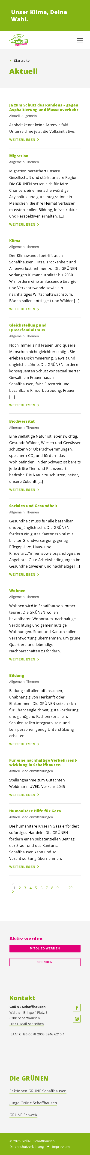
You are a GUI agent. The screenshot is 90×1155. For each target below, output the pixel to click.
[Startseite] (18, 40)
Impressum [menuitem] (61, 1146)
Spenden (45, 962)
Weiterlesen (22, 139)
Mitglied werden (45, 948)
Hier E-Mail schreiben (26, 1024)
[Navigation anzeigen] (80, 40)
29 (70, 888)
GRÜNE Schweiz (23, 1114)
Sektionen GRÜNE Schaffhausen (37, 1090)
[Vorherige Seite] (13, 884)
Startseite (22, 60)
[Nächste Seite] (13, 891)
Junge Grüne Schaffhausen (33, 1102)
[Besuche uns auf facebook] (77, 1007)
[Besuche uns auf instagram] (77, 1018)
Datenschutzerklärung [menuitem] (26, 1146)
